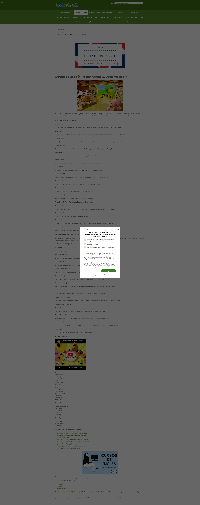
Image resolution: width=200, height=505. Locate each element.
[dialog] (100, 252)
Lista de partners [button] (87, 259)
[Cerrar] (118, 229)
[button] (100, 251)
